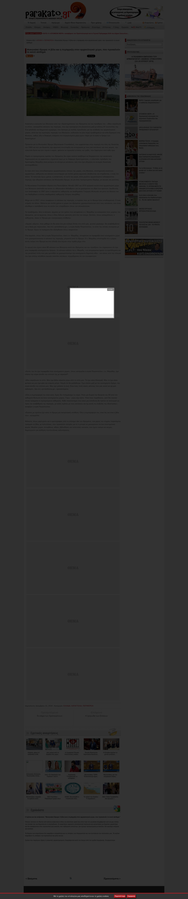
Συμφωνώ (131, 896)
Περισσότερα (120, 896)
